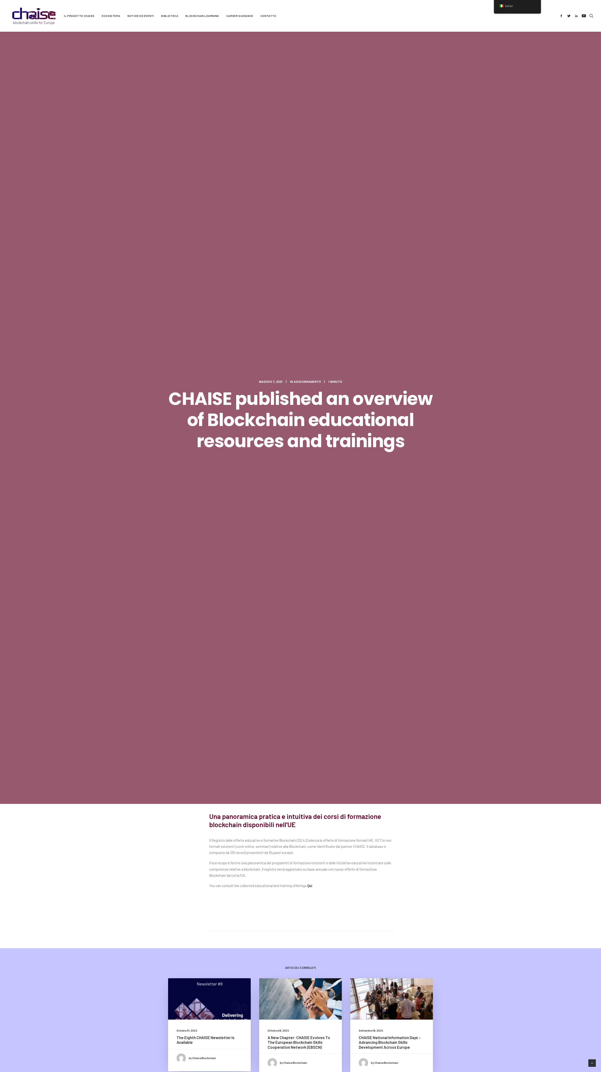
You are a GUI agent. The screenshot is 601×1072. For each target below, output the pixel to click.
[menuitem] (79, 15)
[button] (562, 15)
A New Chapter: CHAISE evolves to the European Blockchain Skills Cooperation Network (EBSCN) (299, 1042)
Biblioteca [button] (169, 15)
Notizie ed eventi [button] (140, 15)
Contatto (268, 15)
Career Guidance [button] (239, 15)
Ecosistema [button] (111, 15)
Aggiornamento (307, 382)
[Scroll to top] (592, 1062)
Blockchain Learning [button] (202, 15)
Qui (309, 886)
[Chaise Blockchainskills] (34, 15)
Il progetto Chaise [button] (79, 15)
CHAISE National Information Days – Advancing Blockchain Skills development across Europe (390, 1042)
